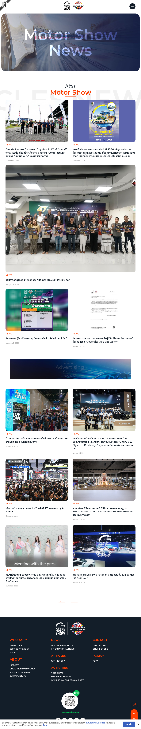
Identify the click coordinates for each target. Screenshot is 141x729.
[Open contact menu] (134, 705)
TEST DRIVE (57, 673)
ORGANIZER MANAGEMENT (23, 669)
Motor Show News (62, 645)
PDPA (95, 661)
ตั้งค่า (45, 725)
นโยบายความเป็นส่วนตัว (95, 723)
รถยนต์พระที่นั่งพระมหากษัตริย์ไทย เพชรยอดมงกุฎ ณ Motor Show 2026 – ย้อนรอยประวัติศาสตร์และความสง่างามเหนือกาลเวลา (103, 511)
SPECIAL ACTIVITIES (61, 676)
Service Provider (19, 649)
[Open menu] (132, 6)
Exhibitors (16, 645)
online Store (100, 649)
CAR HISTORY (58, 661)
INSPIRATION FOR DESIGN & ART (67, 680)
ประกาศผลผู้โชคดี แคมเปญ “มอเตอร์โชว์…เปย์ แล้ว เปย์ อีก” (36, 338)
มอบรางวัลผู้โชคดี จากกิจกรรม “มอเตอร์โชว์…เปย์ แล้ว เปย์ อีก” (38, 280)
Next (74, 601)
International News (62, 649)
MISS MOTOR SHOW (20, 672)
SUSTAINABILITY (18, 676)
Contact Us (99, 645)
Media (13, 652)
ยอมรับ (129, 724)
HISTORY (14, 665)
